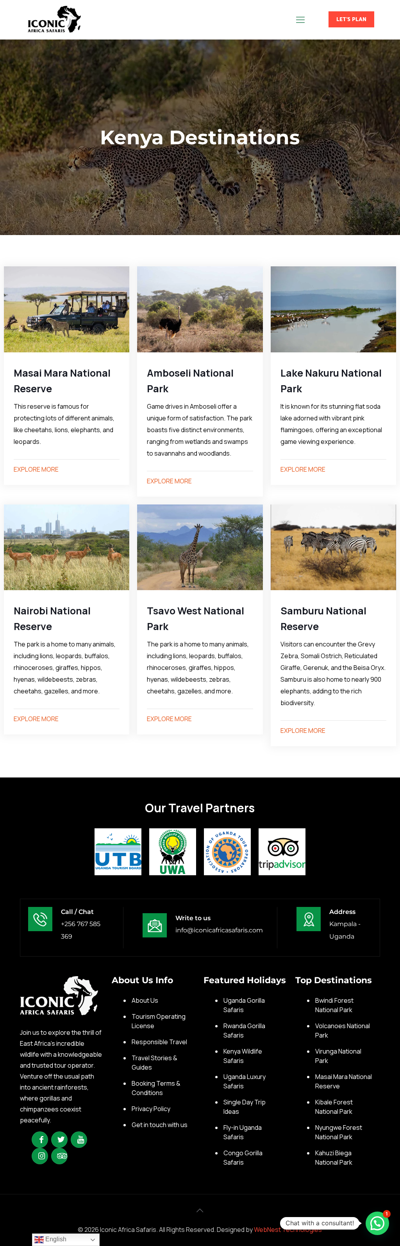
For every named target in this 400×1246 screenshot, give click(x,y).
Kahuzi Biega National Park (333, 1158)
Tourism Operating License (159, 1021)
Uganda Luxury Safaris (244, 1081)
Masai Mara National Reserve (343, 1081)
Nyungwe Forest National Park (338, 1132)
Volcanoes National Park (342, 1031)
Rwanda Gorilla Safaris (244, 1031)
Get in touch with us (160, 1124)
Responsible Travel (159, 1042)
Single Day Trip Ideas (244, 1107)
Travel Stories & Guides (154, 1063)
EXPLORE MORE (36, 469)
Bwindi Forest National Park (334, 1005)
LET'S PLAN (351, 19)
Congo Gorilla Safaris (242, 1158)
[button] (377, 1223)
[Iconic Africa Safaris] (54, 19)
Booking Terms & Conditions (156, 1088)
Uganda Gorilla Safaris (244, 1005)
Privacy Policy (151, 1108)
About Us (145, 1000)
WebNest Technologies (288, 1229)
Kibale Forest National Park (334, 1107)
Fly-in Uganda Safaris (242, 1132)
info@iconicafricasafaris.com (219, 930)
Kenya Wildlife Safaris (242, 1056)
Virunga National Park (338, 1056)
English (55, 1239)
